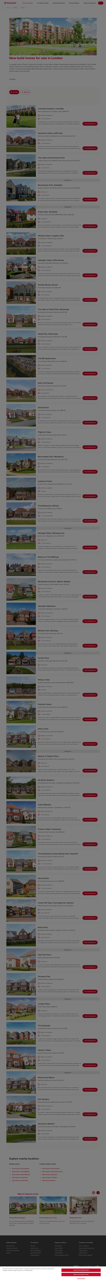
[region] (53, 1274)
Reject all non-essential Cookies (81, 1274)
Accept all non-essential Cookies (81, 1270)
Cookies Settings (81, 1278)
